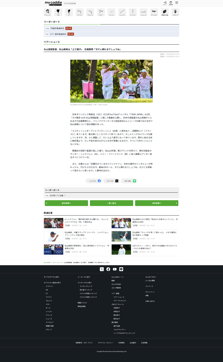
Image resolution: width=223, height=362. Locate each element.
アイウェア (49, 322)
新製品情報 (81, 306)
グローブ (49, 329)
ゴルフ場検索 (116, 288)
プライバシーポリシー (105, 343)
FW (47, 290)
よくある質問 (150, 280)
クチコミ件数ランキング (88, 297)
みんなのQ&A (116, 284)
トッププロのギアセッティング (124, 333)
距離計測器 (50, 326)
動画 (113, 280)
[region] (111, 12)
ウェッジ (49, 300)
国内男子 (117, 315)
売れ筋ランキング (86, 290)
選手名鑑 (117, 326)
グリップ (49, 315)
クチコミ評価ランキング (88, 293)
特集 (147, 295)
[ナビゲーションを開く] (176, 3)
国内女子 (117, 319)
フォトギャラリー (120, 329)
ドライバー (50, 286)
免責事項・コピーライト (84, 343)
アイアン (49, 297)
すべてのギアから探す (51, 277)
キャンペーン (150, 292)
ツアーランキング (120, 300)
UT (47, 293)
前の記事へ (66, 203)
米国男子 (117, 308)
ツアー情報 (115, 293)
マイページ (149, 286)
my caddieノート (118, 277)
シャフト (49, 311)
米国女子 (117, 311)
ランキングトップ (86, 286)
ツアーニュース (119, 297)
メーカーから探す (84, 277)
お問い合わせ (150, 301)
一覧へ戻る (111, 203)
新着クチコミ (82, 303)
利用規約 (121, 343)
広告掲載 (144, 343)
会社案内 (133, 343)
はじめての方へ (150, 277)
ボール (48, 308)
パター (48, 304)
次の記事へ (156, 203)
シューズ (49, 319)
